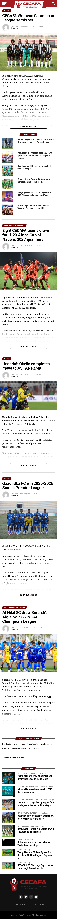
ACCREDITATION (19, 904)
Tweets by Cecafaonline (13, 757)
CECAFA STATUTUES (36, 904)
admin (15, 28)
